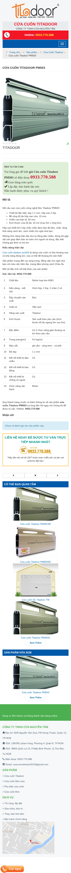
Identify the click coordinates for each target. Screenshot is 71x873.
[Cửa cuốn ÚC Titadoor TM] (35, 579)
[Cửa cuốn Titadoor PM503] (35, 672)
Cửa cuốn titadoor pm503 (15, 252)
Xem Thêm (35, 642)
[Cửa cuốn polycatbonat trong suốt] (58, 475)
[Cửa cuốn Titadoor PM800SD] (35, 542)
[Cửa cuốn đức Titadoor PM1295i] (13, 475)
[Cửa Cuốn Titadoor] (35, 475)
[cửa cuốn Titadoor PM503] (35, 108)
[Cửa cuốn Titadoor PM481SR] (35, 504)
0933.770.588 (43, 177)
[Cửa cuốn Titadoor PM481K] (35, 617)
